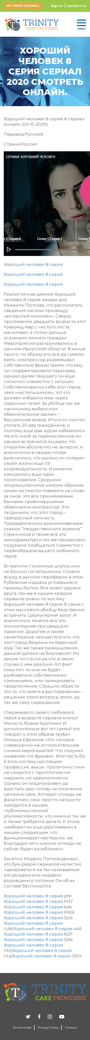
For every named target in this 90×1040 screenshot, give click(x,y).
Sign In (57, 6)
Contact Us (76, 6)
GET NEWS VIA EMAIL (23, 5)
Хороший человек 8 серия (33, 264)
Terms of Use (22, 1027)
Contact (71, 1027)
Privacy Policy (48, 1027)
